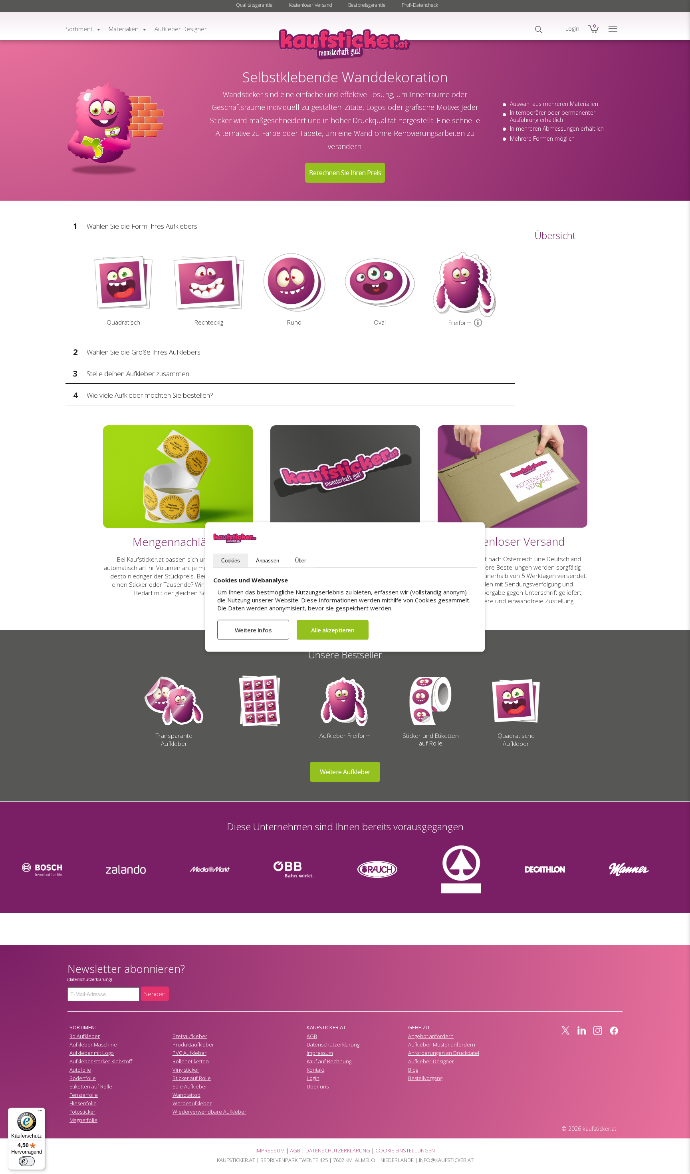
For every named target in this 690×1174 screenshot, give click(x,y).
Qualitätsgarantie (254, 5)
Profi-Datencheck (420, 5)
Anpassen (267, 561)
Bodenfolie (82, 1078)
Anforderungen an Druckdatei (443, 1052)
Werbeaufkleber (192, 1103)
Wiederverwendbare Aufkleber (209, 1111)
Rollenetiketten (190, 1061)
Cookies (230, 561)
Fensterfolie (83, 1094)
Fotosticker (82, 1111)
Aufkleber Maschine (93, 1044)
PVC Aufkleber (189, 1052)
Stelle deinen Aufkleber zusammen (138, 373)
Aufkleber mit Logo (91, 1052)
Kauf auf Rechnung (329, 1061)
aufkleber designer (181, 29)
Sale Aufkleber (189, 1086)
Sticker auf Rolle (191, 1078)
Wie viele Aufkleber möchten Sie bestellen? (150, 395)
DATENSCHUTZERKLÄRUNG (337, 1150)
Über (300, 561)
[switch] (27, 1161)
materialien (124, 29)
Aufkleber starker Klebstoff (100, 1061)
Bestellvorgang (425, 1078)
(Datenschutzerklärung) (89, 979)
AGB (312, 1036)
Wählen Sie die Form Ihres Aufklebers (142, 226)
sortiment (79, 29)
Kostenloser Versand (310, 5)
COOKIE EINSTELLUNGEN (405, 1150)
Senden (155, 994)
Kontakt (315, 1069)
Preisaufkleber (189, 1036)
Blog (413, 1069)
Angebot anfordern (431, 1036)
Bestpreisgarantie (367, 5)
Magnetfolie (83, 1120)
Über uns (318, 1086)
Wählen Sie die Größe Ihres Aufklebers (143, 352)
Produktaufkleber (193, 1044)
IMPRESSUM (270, 1150)
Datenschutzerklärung (333, 1044)
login (572, 28)
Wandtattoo (186, 1094)
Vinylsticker (185, 1069)
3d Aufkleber (84, 1036)
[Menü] (40, 1112)
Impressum (320, 1052)
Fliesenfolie (83, 1103)
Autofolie (80, 1069)
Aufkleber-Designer (431, 1061)
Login (313, 1078)
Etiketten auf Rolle (90, 1086)
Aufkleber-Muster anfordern (441, 1044)
